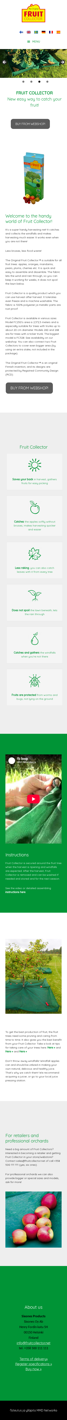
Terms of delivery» (34, 1359)
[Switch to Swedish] (36, 32)
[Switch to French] (51, 32)
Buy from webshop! (30, 124)
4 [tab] (47, 82)
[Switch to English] (28, 32)
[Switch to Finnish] (21, 32)
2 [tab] (31, 82)
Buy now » (33, 1369)
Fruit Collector (33, 13)
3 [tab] (39, 82)
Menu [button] (36, 41)
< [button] (4, 62)
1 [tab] (23, 82)
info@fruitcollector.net (33, 1343)
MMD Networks (47, 1410)
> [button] (62, 62)
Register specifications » (33, 1364)
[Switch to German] (43, 32)
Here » (51, 1047)
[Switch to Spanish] (58, 32)
